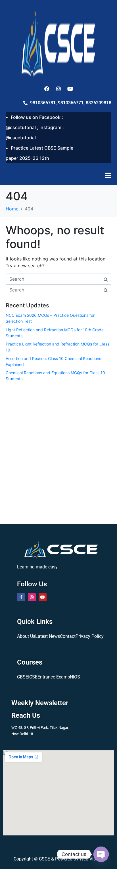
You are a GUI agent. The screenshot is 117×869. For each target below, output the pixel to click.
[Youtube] (70, 89)
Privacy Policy (90, 636)
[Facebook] (47, 89)
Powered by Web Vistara (79, 859)
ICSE (32, 677)
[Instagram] (58, 89)
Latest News (47, 636)
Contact (68, 636)
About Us (26, 636)
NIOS (75, 677)
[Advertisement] (58, 451)
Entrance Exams (53, 677)
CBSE (22, 677)
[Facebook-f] (21, 597)
